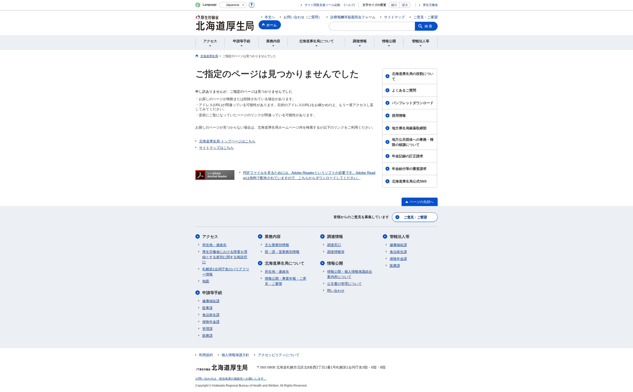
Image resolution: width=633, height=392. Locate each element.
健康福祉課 (211, 301)
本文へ (270, 17)
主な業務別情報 (277, 245)
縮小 (394, 5)
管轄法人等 (399, 236)
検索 (429, 26)
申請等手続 (212, 293)
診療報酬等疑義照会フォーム (352, 17)
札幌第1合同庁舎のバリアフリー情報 (225, 271)
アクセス (210, 236)
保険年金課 (211, 322)
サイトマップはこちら (216, 148)
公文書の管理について (344, 284)
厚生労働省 (430, 5)
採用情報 (399, 115)
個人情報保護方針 (235, 355)
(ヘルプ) (349, 5)
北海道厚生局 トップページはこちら (227, 141)
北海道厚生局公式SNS (409, 181)
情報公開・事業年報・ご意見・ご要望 (285, 281)
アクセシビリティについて (278, 355)
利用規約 (206, 355)
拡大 (405, 5)
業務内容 (273, 236)
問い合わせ (335, 291)
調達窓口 (334, 245)
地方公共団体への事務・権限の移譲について (412, 142)
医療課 (207, 336)
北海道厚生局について (284, 263)
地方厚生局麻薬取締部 (409, 128)
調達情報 (335, 236)
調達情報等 (335, 252)
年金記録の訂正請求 (407, 156)
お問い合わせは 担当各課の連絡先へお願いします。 (231, 378)
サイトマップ (394, 17)
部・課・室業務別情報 (282, 252)
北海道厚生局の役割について (412, 76)
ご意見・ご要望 (425, 17)
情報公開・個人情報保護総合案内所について (349, 274)
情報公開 (335, 263)
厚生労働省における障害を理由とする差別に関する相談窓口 (224, 257)
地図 (205, 281)
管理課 (207, 329)
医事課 (207, 308)
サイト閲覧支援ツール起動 (322, 5)
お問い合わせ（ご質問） (303, 17)
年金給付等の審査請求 (409, 169)
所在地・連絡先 (214, 245)
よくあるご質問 (404, 90)
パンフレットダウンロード (412, 103)
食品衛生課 (211, 315)
